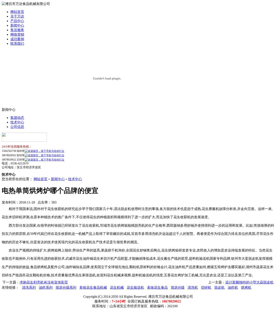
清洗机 (193, 287)
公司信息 (17, 127)
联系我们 (17, 43)
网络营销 (17, 34)
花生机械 (117, 287)
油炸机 (233, 287)
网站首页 (17, 12)
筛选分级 (178, 287)
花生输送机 (135, 287)
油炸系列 (46, 287)
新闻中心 (17, 25)
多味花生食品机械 (93, 287)
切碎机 (206, 287)
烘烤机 (246, 287)
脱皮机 (219, 287)
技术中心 (17, 122)
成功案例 (17, 39)
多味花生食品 (157, 287)
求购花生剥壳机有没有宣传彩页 (44, 282)
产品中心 (17, 21)
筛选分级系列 (66, 287)
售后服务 (17, 30)
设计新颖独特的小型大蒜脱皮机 (249, 282)
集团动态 (17, 117)
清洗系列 (29, 287)
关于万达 (17, 16)
